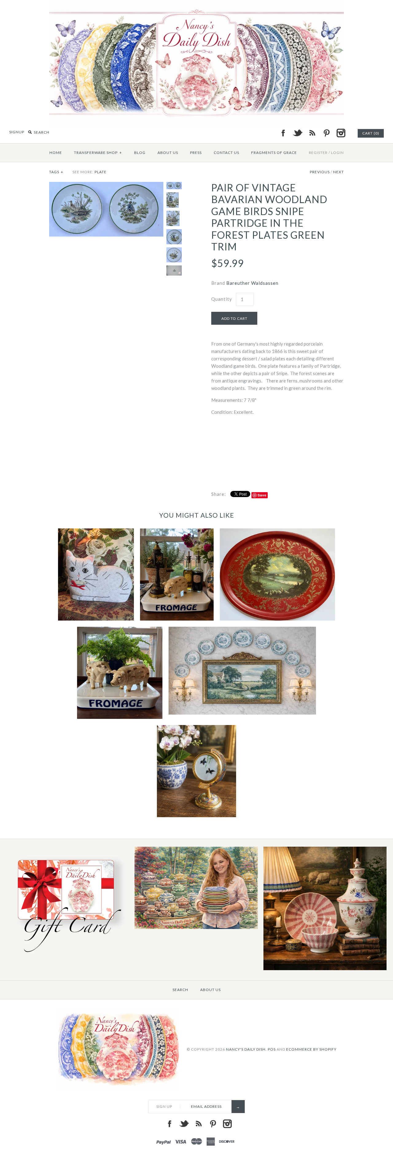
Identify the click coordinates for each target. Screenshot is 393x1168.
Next (338, 172)
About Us (168, 152)
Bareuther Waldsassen (252, 283)
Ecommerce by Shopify (311, 1049)
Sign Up (164, 1106)
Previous (320, 172)
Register (318, 152)
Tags (56, 172)
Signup (16, 132)
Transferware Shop (98, 152)
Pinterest (326, 133)
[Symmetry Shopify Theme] (67, 955)
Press (196, 152)
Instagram (341, 133)
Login (337, 152)
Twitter (297, 133)
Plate (101, 172)
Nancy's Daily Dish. (246, 1049)
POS (272, 1049)
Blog (140, 152)
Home (55, 152)
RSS (312, 133)
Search (180, 989)
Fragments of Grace (274, 152)
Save (262, 495)
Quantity (221, 299)
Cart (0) (370, 133)
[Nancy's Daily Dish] (196, 3)
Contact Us (226, 152)
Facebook (283, 133)
